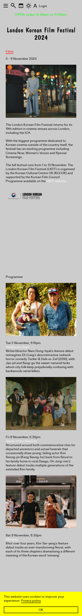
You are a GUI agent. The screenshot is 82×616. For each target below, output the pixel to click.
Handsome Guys (17, 347)
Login (43, 6)
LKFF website (56, 181)
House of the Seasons (21, 441)
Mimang (12, 539)
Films (9, 51)
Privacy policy (31, 601)
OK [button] (41, 610)
